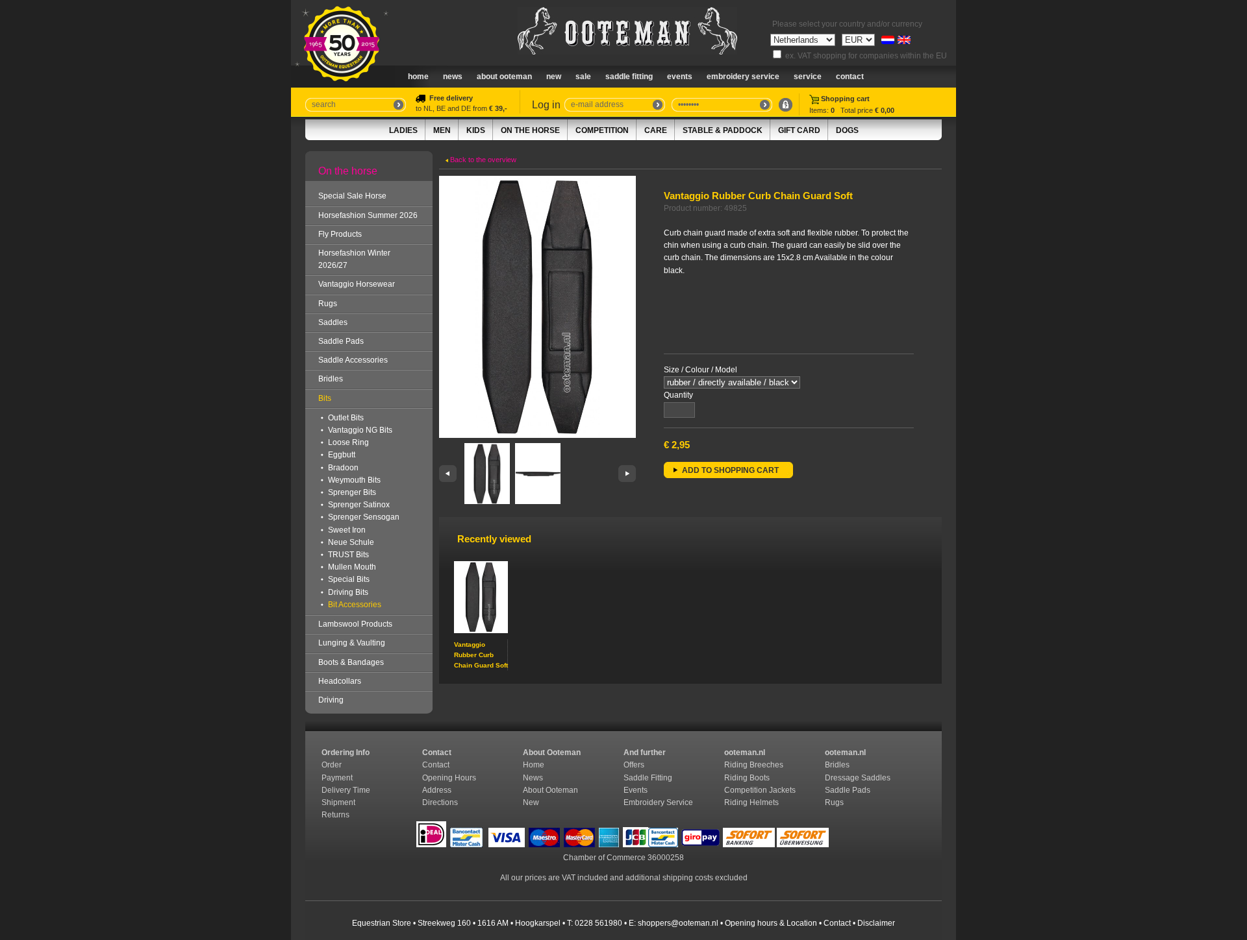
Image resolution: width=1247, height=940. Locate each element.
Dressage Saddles (858, 777)
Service (808, 76)
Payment (338, 777)
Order (332, 764)
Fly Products (340, 234)
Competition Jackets (761, 790)
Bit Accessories (354, 604)
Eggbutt (341, 454)
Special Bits (349, 579)
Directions (441, 802)
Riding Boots (748, 777)
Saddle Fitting (629, 76)
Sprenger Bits (352, 492)
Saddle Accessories (353, 360)
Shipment (339, 802)
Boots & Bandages (351, 662)
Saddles (332, 322)
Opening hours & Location (771, 923)
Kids (475, 130)
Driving (331, 700)
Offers (634, 764)
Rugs (327, 303)
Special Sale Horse (352, 195)
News (452, 76)
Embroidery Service (743, 76)
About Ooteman (504, 76)
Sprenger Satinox (359, 504)
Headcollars (339, 681)
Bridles (330, 378)
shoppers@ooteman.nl (678, 923)
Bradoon (343, 467)
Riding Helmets (752, 802)
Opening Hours (450, 777)
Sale (583, 76)
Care (655, 130)
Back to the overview (482, 159)
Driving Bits (348, 592)
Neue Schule (351, 542)
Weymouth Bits (354, 480)
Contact (850, 76)
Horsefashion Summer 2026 (368, 215)
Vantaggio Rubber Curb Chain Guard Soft (481, 655)
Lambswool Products (355, 624)
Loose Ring (348, 442)
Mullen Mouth (352, 567)
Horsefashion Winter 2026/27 (354, 259)
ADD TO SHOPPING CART (730, 470)
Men (442, 130)
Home (418, 76)
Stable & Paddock (722, 130)
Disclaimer (876, 923)
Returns (335, 814)
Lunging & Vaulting (351, 642)
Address (436, 790)
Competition (602, 130)
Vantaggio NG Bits (360, 430)
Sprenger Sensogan (363, 517)
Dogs (847, 130)
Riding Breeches (753, 764)
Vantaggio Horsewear (356, 284)
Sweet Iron (347, 530)
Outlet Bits (346, 417)
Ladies (403, 130)
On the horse (530, 130)
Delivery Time (346, 790)
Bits (324, 398)
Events (679, 76)
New (531, 802)
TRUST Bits (348, 554)
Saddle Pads (341, 341)
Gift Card (799, 130)
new (553, 76)
